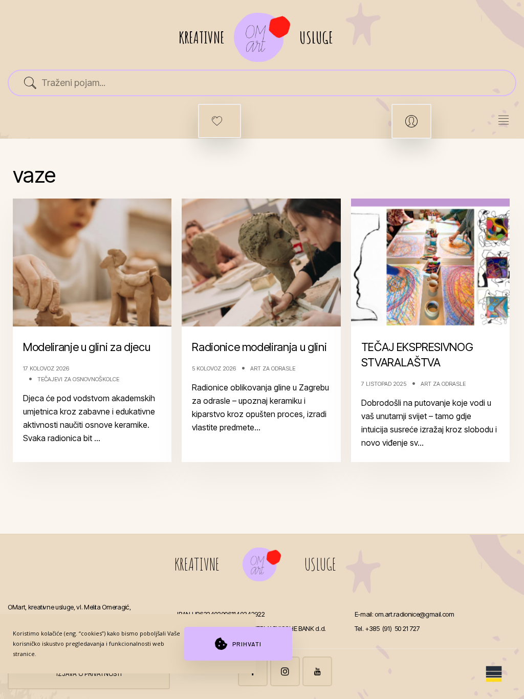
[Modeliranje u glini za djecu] (92, 262)
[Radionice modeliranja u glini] (261, 262)
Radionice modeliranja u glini (259, 347)
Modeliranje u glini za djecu (86, 347)
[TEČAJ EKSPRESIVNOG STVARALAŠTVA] (430, 262)
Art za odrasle (272, 368)
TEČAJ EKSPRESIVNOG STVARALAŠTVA (417, 354)
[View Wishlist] (219, 121)
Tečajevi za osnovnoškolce (78, 379)
